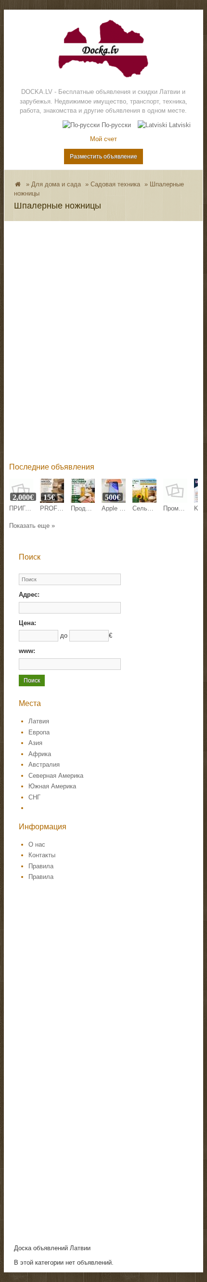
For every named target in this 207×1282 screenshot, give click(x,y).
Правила (40, 866)
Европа (39, 732)
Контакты (41, 855)
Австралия (44, 764)
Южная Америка (52, 786)
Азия (35, 742)
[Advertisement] (103, 348)
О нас (36, 844)
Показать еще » (32, 525)
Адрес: (29, 594)
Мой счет (103, 139)
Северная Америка (55, 775)
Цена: (27, 623)
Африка (39, 754)
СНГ (34, 797)
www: (27, 650)
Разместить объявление (103, 156)
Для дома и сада (56, 184)
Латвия (38, 721)
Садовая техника (115, 184)
